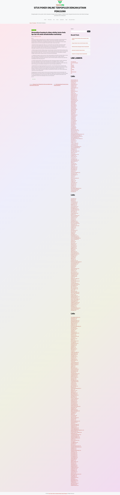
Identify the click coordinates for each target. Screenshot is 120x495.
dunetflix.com (73, 171)
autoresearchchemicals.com (75, 308)
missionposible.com (74, 297)
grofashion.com (73, 472)
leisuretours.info (73, 378)
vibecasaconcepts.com (75, 417)
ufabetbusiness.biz (74, 109)
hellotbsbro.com (73, 379)
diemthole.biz (73, 249)
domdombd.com (73, 459)
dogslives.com (73, 391)
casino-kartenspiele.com (75, 236)
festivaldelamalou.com (75, 208)
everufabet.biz (73, 126)
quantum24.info (73, 418)
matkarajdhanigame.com (75, 333)
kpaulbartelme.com (74, 433)
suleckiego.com (73, 310)
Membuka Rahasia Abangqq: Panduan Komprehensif (80, 46)
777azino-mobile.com (74, 143)
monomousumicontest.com (75, 406)
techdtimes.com (73, 85)
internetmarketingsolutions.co (76, 388)
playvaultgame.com (74, 479)
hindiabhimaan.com (74, 304)
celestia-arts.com (74, 205)
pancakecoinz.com (74, 338)
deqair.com (73, 162)
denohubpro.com (74, 396)
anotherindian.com (74, 182)
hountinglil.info (73, 342)
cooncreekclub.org (74, 203)
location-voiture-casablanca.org (76, 432)
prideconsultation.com (75, 340)
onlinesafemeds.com (74, 100)
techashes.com (73, 82)
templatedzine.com (74, 166)
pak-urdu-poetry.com (74, 386)
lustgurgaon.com (74, 345)
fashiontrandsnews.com (75, 130)
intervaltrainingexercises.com (76, 445)
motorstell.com (73, 220)
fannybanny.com (73, 463)
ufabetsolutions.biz (74, 114)
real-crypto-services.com (75, 151)
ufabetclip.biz (73, 103)
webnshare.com (73, 372)
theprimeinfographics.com (75, 436)
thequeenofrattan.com (75, 395)
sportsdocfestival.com (74, 483)
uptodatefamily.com (74, 174)
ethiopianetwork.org (74, 374)
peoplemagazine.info (74, 81)
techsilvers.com (73, 163)
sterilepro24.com (74, 426)
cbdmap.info (73, 330)
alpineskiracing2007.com (75, 292)
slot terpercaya (73, 61)
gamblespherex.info (74, 409)
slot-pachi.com (73, 357)
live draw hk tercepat (74, 62)
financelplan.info (73, 327)
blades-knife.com (74, 397)
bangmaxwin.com (74, 269)
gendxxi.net (73, 414)
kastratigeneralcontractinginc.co (76, 135)
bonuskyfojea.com (74, 453)
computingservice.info (74, 381)
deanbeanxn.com (74, 331)
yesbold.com (73, 90)
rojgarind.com (73, 365)
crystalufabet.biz (73, 123)
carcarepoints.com (74, 158)
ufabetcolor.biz (73, 111)
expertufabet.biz (73, 104)
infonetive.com (73, 270)
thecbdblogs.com (74, 306)
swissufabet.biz (73, 108)
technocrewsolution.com (75, 223)
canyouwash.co (73, 83)
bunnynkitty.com (73, 265)
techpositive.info (74, 383)
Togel (66, 19)
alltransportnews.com (74, 129)
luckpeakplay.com (74, 470)
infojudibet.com (73, 329)
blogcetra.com (73, 387)
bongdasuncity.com (74, 356)
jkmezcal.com (73, 444)
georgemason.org (74, 318)
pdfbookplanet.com (74, 392)
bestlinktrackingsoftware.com (76, 450)
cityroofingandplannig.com (75, 147)
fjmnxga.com (73, 267)
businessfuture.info (74, 328)
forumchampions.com (74, 206)
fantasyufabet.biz (74, 105)
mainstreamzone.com (74, 370)
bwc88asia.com (73, 155)
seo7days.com (73, 259)
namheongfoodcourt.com (75, 284)
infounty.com (73, 153)
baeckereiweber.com (74, 79)
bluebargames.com (74, 207)
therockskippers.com (74, 288)
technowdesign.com (74, 145)
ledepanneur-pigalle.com (75, 278)
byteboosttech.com (74, 94)
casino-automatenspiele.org (75, 238)
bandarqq (72, 66)
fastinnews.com (73, 462)
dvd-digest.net (73, 279)
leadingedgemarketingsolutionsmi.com (77, 134)
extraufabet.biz (73, 112)
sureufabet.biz (73, 119)
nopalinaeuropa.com (74, 190)
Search (72, 28)
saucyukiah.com (73, 198)
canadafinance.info (74, 275)
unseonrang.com (74, 384)
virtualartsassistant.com (75, 435)
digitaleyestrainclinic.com (75, 296)
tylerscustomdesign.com (75, 215)
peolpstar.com (73, 214)
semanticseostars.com (75, 369)
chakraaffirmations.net (74, 343)
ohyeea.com (73, 179)
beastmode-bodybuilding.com (76, 326)
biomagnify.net (73, 191)
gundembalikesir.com (74, 87)
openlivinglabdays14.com (75, 137)
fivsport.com (73, 165)
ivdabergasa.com (74, 148)
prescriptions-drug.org (74, 222)
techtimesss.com (74, 217)
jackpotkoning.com (74, 466)
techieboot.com (73, 86)
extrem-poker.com (74, 156)
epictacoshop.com (74, 271)
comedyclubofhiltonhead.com (76, 434)
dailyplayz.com (73, 460)
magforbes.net (73, 226)
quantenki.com (73, 419)
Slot (54, 19)
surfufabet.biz (73, 117)
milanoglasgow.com (74, 285)
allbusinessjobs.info (74, 322)
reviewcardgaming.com (75, 428)
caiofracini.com (73, 382)
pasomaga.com (73, 187)
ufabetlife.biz (73, 113)
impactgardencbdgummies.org (76, 188)
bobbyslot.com (73, 347)
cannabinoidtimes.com (75, 362)
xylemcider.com (73, 183)
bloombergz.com (74, 234)
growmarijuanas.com (74, 371)
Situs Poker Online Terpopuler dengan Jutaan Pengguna (58, 493)
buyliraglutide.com (74, 99)
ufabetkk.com (73, 250)
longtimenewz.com (74, 468)
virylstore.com (73, 218)
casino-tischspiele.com (75, 239)
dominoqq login (73, 71)
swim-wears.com (74, 212)
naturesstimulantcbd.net (75, 189)
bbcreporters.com (74, 131)
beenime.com (73, 439)
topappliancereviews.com (75, 302)
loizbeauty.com (73, 244)
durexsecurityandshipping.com (76, 146)
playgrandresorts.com (74, 480)
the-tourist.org (73, 231)
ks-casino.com (73, 157)
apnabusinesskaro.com (75, 309)
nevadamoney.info (74, 276)
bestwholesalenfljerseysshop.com (76, 136)
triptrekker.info (73, 413)
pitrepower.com (73, 294)
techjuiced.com (73, 93)
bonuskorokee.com (74, 454)
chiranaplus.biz (73, 282)
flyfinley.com (73, 339)
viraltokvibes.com (74, 224)
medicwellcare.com (74, 422)
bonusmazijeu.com (74, 452)
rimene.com (73, 277)
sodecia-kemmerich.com (75, 440)
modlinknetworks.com (74, 467)
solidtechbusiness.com (75, 427)
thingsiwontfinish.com (74, 485)
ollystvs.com (73, 389)
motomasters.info (74, 415)
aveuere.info (73, 361)
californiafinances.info (74, 274)
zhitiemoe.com (73, 180)
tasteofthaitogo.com (74, 264)
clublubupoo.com (74, 451)
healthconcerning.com (74, 364)
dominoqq (72, 67)
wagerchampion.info (74, 405)
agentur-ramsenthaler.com (75, 410)
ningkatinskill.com (74, 164)
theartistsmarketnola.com (75, 280)
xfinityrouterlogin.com (74, 300)
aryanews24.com (74, 140)
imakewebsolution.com (75, 336)
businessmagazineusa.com (75, 421)
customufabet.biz (74, 120)
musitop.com (73, 175)
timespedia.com (73, 247)
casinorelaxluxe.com (74, 457)
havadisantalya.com (74, 84)
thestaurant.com (73, 449)
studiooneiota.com (74, 399)
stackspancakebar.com (74, 283)
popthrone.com (73, 334)
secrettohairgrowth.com (75, 262)
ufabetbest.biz (73, 118)
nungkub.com (73, 181)
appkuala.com (73, 258)
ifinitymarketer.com (74, 465)
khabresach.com (73, 305)
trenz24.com (73, 242)
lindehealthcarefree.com (75, 321)
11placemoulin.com (74, 348)
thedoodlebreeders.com (75, 160)
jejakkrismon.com (74, 248)
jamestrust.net (73, 241)
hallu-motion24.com (74, 287)
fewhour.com (73, 366)
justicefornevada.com (74, 377)
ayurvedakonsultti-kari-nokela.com (77, 138)
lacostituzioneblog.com (75, 178)
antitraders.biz (73, 139)
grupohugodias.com (74, 161)
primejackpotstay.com (74, 477)
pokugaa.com (73, 478)
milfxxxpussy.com (74, 173)
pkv (71, 68)
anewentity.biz (73, 257)
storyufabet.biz (73, 121)
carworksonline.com (74, 216)
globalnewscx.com (74, 390)
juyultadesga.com (74, 149)
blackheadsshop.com (74, 431)
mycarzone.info (73, 416)
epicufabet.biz (73, 122)
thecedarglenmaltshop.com (75, 317)
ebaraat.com (73, 92)
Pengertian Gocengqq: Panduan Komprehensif (79, 53)
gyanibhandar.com (74, 101)
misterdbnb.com (73, 443)
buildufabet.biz (73, 128)
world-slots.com (73, 335)
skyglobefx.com (73, 408)
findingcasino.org (74, 400)
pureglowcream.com (74, 260)
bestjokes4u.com (74, 344)
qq (71, 70)
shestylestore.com (74, 484)
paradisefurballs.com (74, 360)
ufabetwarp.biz (73, 102)
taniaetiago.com (73, 184)
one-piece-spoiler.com (75, 398)
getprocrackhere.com (74, 461)
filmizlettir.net (73, 200)
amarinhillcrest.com (74, 230)
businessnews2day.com (75, 424)
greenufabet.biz (73, 110)
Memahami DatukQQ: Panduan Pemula (78, 50)
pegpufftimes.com (74, 204)
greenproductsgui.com (75, 363)
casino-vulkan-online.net (75, 293)
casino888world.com (74, 442)
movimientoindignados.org (75, 172)
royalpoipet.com (73, 448)
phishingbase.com (74, 475)
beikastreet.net (73, 199)
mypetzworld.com (74, 152)
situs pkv (72, 65)
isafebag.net (73, 233)
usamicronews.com (74, 471)
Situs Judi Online (71, 19)
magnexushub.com (74, 95)
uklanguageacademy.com (75, 320)
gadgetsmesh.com (74, 375)
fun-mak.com (73, 441)
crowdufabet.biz (73, 127)
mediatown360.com (74, 295)
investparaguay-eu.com (75, 154)
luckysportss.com (74, 469)
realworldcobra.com (74, 401)
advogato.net (73, 232)
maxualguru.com (73, 355)
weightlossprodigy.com (75, 352)
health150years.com (74, 221)
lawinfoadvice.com (74, 167)
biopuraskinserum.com (75, 273)
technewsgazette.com (74, 252)
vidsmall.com (73, 423)
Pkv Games (50, 19)
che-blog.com (73, 337)
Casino (57, 19)
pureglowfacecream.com (75, 253)
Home (45, 19)
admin (33, 36)
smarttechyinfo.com (74, 353)
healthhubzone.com (74, 91)
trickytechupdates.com (75, 303)
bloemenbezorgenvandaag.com (76, 261)
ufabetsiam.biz (73, 107)
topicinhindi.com (74, 319)
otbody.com (73, 240)
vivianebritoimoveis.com (75, 225)
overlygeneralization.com (75, 373)
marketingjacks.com (74, 301)
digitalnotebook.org (74, 354)
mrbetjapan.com (73, 256)
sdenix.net (72, 229)
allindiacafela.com (74, 291)
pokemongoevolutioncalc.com (76, 474)
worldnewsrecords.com (75, 425)
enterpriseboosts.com (74, 235)
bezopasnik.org (73, 266)
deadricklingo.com (74, 407)
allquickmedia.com (74, 251)
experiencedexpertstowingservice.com (77, 430)
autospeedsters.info (74, 404)
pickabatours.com (74, 325)
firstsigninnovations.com (75, 209)
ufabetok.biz (73, 125)
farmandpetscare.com (74, 380)
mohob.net (73, 351)
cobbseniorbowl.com (74, 144)
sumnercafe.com (74, 170)
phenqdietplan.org (74, 169)
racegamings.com (74, 476)
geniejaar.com (73, 346)
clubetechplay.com (74, 458)
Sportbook (62, 19)
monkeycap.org (73, 227)
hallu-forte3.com (73, 286)
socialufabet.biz (73, 116)
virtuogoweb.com (74, 96)
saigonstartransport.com (75, 268)
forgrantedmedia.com (74, 213)
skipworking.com (74, 243)
